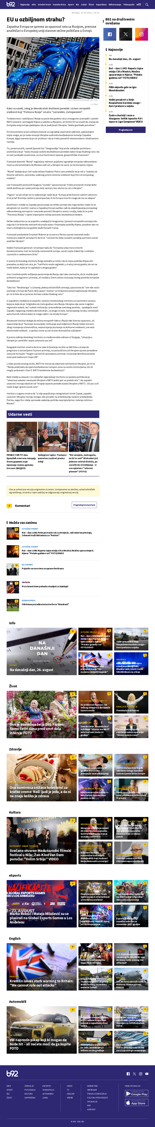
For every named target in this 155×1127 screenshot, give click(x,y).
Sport (10, 1090)
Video (70, 1086)
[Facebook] (109, 34)
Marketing (92, 1086)
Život (9, 1097)
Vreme (70, 1097)
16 (16, 547)
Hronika (121, 659)
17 (16, 529)
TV (68, 1090)
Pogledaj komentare (84, 504)
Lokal (45, 1097)
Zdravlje (29, 1086)
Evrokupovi (29, 600)
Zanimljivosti (89, 1013)
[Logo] (11, 4)
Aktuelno (86, 722)
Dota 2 (84, 890)
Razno (13, 665)
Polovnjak (122, 1041)
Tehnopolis (48, 1090)
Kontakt (91, 1109)
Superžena (30, 1097)
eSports (47, 1086)
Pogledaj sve (125, 129)
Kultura (29, 1094)
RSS (89, 1105)
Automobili (48, 1094)
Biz (8, 1094)
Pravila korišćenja (97, 1094)
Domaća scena (18, 909)
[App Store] (136, 1103)
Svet (119, 637)
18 (16, 565)
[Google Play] (136, 1093)
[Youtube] (146, 1073)
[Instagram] (141, 34)
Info (9, 1086)
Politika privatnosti (97, 1097)
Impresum (92, 1090)
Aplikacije (92, 1101)
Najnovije (25, 4)
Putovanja (30, 1090)
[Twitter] (125, 34)
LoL (118, 890)
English (14, 976)
